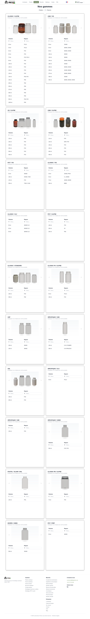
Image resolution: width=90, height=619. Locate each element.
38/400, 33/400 (67, 47)
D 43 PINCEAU (67, 348)
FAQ (57, 2)
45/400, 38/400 (67, 70)
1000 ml (10, 102)
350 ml (50, 79)
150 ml (10, 79)
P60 (25, 79)
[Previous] (9, 27)
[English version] (67, 2)
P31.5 (25, 44)
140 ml (10, 76)
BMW (65, 183)
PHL (25, 499)
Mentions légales (55, 615)
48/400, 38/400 (67, 73)
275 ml (10, 89)
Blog (47, 610)
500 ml (10, 99)
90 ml (9, 60)
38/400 (65, 54)
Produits (30, 2)
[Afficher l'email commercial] (76, 580)
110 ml (10, 70)
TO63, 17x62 (27, 183)
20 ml (9, 44)
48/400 (25, 173)
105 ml (10, 67)
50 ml (9, 50)
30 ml (9, 47)
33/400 (65, 44)
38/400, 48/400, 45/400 (69, 79)
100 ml (10, 63)
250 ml (10, 86)
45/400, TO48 (27, 176)
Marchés (42, 2)
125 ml (10, 73)
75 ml (9, 57)
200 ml (10, 83)
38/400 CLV (27, 225)
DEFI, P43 (66, 141)
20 (64, 228)
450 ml (50, 154)
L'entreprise (24, 2)
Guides (52, 2)
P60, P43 (26, 76)
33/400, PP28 (67, 173)
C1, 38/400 (66, 176)
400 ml (10, 96)
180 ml (50, 63)
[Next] (41, 27)
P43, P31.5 (26, 57)
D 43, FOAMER (67, 345)
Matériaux (47, 2)
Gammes (36, 2)
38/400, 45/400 (67, 60)
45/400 (65, 63)
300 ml (10, 92)
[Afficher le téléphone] (76, 582)
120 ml (50, 57)
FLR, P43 (66, 448)
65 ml (9, 54)
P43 (25, 50)
